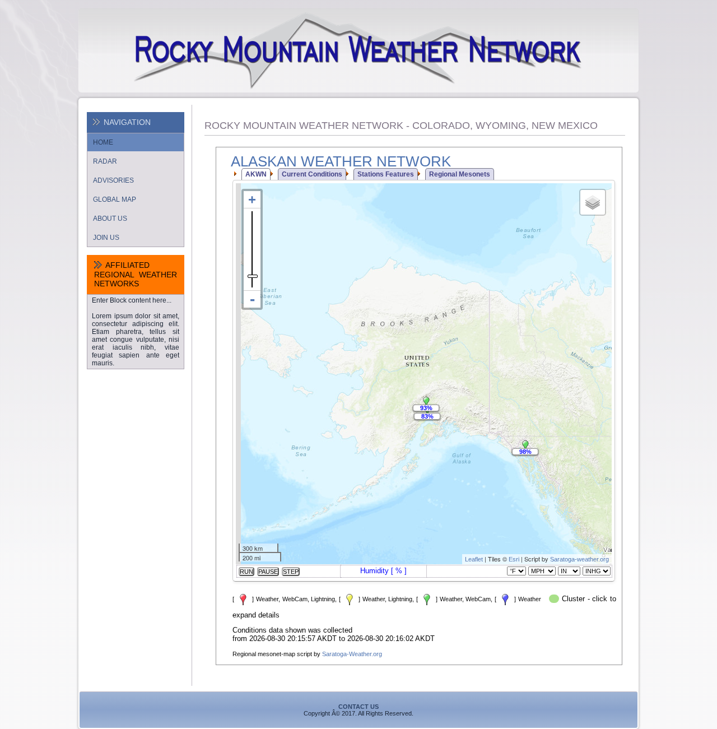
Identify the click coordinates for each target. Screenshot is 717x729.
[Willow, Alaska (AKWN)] (426, 402)
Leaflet (474, 559)
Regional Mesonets (459, 174)
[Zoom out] (252, 299)
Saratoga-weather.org (579, 559)
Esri (514, 559)
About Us (110, 218)
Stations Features (385, 174)
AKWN (256, 174)
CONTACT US (358, 706)
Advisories (113, 180)
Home (103, 142)
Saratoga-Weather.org (352, 654)
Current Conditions (312, 174)
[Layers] (592, 202)
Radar (105, 161)
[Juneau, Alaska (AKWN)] (525, 446)
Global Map (114, 199)
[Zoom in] (252, 199)
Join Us (106, 238)
